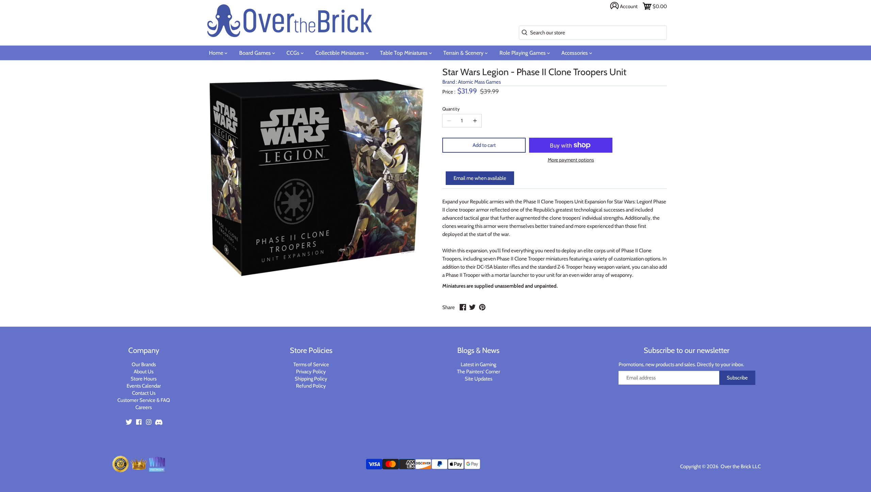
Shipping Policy (311, 379)
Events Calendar (144, 386)
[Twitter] (129, 421)
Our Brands (144, 364)
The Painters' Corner (478, 372)
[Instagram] (148, 421)
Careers (143, 407)
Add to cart (484, 145)
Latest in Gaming (478, 364)
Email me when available (480, 178)
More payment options (571, 160)
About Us (143, 372)
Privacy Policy (311, 372)
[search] (523, 33)
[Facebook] (138, 421)
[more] (475, 120)
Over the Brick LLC (740, 466)
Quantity (451, 109)
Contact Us (143, 393)
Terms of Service (311, 364)
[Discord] (158, 421)
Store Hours (144, 379)
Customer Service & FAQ (143, 400)
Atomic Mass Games (479, 82)
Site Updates (478, 379)
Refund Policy (311, 386)
